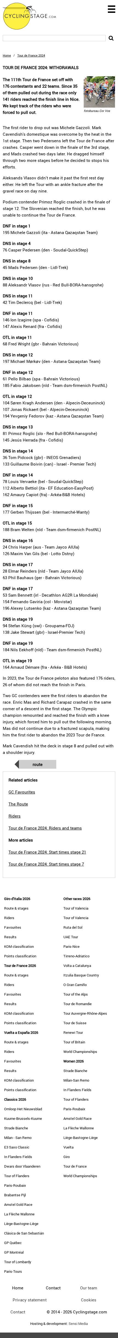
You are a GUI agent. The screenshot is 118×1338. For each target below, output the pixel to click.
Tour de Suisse (74, 1022)
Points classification (20, 956)
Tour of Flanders (16, 1175)
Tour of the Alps (75, 994)
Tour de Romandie (77, 1003)
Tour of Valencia (75, 908)
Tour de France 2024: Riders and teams (45, 828)
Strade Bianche (16, 1128)
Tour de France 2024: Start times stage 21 (47, 852)
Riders (9, 917)
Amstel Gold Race (18, 1204)
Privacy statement (30, 1300)
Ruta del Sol (72, 927)
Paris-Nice (71, 946)
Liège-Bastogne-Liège (21, 1223)
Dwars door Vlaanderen (22, 1166)
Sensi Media (78, 1323)
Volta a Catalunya (77, 965)
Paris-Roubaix (15, 1185)
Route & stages (16, 908)
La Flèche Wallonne (19, 1214)
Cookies (88, 1300)
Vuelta (68, 1147)
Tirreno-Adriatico (76, 956)
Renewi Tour (73, 1032)
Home (7, 55)
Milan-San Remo (76, 1080)
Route (38, 764)
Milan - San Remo (18, 1137)
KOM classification (19, 946)
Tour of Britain (74, 1042)
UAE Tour (70, 936)
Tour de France (75, 1166)
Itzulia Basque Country (81, 975)
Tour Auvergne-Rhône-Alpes (85, 1013)
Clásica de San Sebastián (24, 1233)
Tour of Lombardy (17, 1261)
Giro (66, 1156)
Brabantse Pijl (15, 1194)
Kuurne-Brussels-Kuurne (23, 1118)
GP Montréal (14, 1252)
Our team (88, 1287)
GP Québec (13, 1242)
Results (10, 936)
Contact (17, 1312)
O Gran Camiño (75, 984)
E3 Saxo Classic (16, 1147)
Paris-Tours (13, 1271)
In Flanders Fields (18, 1156)
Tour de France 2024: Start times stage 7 (46, 864)
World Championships (80, 1051)
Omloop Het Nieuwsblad (23, 1108)
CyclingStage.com (33, 16)
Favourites (12, 927)
